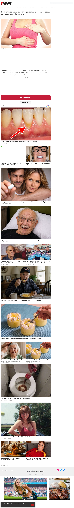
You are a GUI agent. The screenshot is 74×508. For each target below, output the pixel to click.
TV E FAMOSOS (10, 7)
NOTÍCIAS (3, 7)
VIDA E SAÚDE (18, 7)
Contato (3, 470)
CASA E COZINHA (32, 7)
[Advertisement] (26, 60)
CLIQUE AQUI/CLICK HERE (39, 471)
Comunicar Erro (25, 102)
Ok (32, 505)
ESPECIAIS (53, 7)
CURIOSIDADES (41, 7)
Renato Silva (19, 16)
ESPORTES (25, 7)
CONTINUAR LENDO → (26, 97)
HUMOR (47, 7)
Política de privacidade (10, 470)
